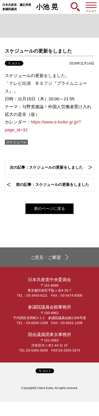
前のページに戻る (49, 209)
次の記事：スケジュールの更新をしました (46, 167)
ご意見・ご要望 (46, 257)
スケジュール (16, 142)
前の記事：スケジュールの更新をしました (52, 184)
